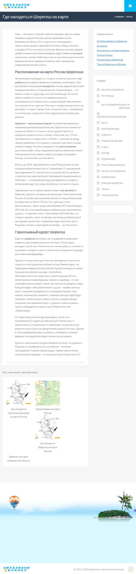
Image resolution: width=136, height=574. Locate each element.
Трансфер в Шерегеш (112, 183)
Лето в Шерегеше (110, 129)
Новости (106, 135)
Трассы (105, 189)
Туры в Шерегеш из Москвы (111, 64)
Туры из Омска (104, 55)
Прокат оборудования (113, 171)
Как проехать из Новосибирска (113, 50)
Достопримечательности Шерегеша (115, 106)
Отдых (104, 147)
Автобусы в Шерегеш (112, 90)
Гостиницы (107, 96)
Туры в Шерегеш (109, 195)
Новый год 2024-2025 (111, 141)
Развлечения (108, 177)
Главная (119, 17)
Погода (105, 153)
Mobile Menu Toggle (130, 6)
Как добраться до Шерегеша (111, 117)
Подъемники (108, 159)
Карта (129, 17)
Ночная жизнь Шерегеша (110, 59)
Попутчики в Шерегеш (113, 165)
